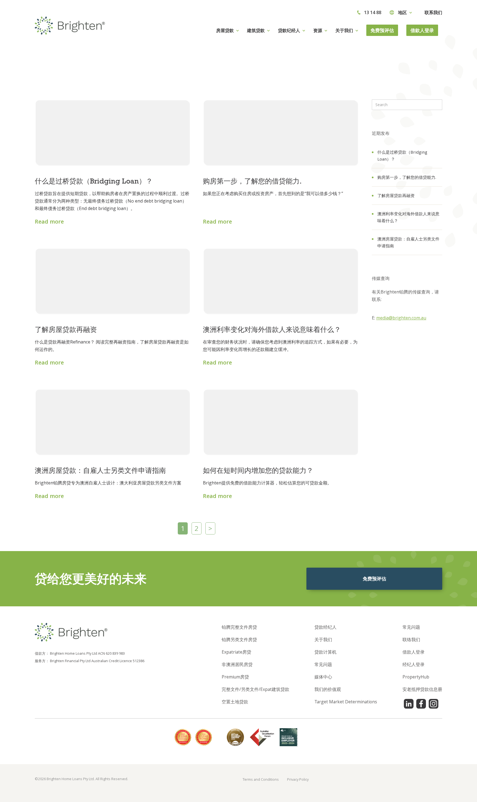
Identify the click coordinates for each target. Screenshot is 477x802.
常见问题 (323, 664)
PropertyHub (415, 677)
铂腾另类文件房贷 (239, 639)
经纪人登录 (413, 664)
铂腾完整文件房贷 (239, 627)
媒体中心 (323, 677)
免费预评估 (382, 30)
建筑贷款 (256, 30)
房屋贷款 (225, 30)
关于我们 (323, 639)
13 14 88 (372, 12)
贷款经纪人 (325, 627)
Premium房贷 (235, 677)
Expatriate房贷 (236, 652)
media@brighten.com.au (401, 318)
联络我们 (411, 639)
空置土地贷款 (235, 702)
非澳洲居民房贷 (237, 664)
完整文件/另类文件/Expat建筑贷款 (255, 689)
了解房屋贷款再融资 (396, 195)
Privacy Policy (298, 779)
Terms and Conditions (261, 779)
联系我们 (433, 12)
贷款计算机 (325, 652)
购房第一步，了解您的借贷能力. (406, 177)
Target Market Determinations (345, 702)
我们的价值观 (327, 689)
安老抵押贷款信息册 (422, 689)
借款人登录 (422, 30)
